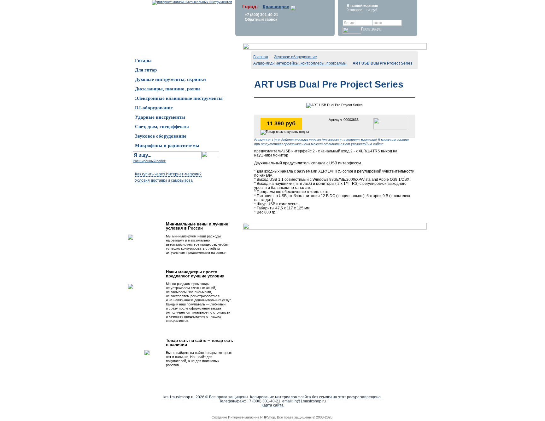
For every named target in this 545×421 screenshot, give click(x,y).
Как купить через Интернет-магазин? (168, 174)
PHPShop (267, 417)
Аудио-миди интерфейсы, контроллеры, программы (300, 63)
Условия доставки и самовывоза (164, 180)
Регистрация (371, 29)
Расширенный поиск (149, 161)
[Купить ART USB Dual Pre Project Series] (390, 123)
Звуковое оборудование (295, 57)
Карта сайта (272, 405)
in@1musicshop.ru (310, 401)
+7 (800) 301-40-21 (261, 15)
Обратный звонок (261, 19)
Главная (260, 57)
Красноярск (276, 6)
